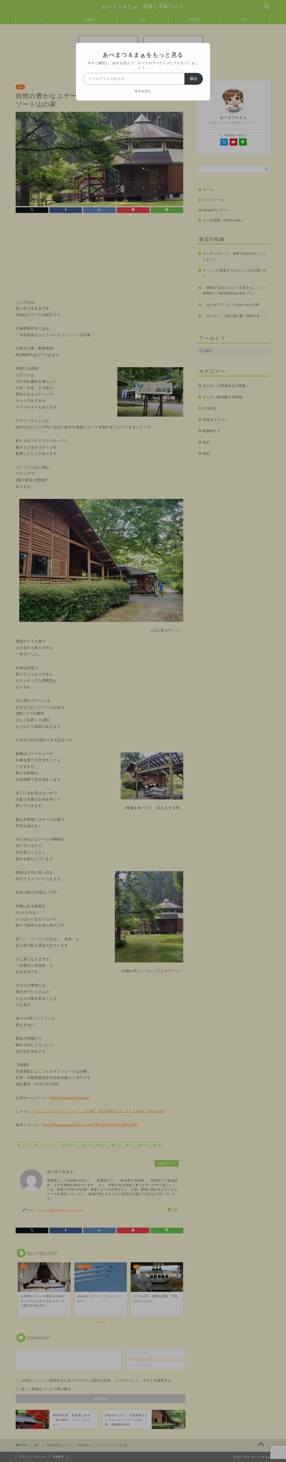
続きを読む (143, 91)
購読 (194, 79)
